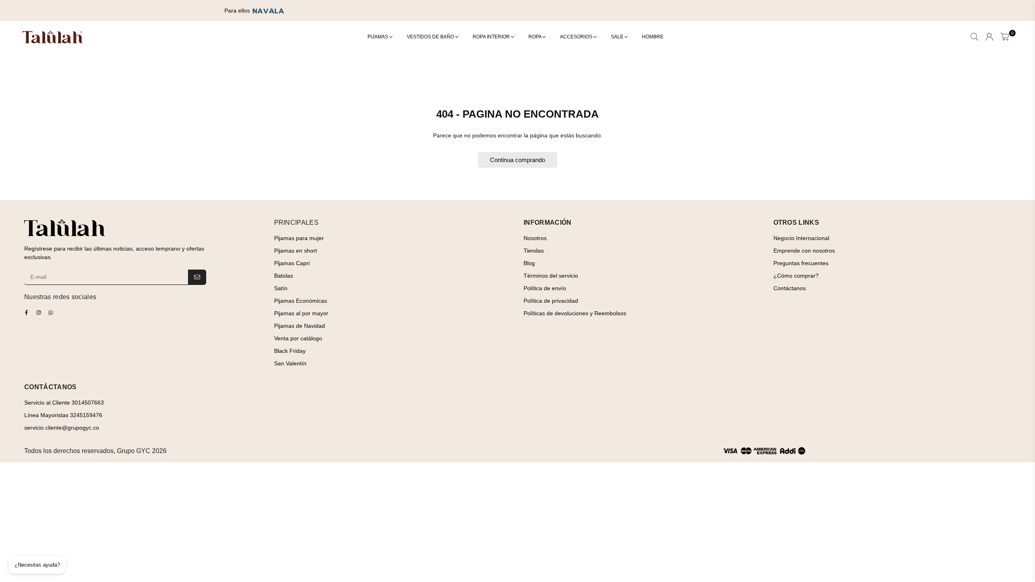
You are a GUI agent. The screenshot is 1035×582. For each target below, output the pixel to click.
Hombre (652, 37)
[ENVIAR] (197, 277)
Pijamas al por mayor (301, 313)
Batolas (283, 275)
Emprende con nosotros (804, 250)
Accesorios (577, 37)
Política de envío (545, 288)
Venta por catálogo (298, 338)
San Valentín (290, 363)
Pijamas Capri (292, 263)
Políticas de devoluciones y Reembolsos (575, 313)
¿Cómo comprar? (796, 275)
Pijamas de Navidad (299, 326)
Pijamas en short (295, 250)
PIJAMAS (378, 37)
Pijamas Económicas (300, 300)
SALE (618, 37)
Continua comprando (517, 159)
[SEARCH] (974, 37)
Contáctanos (789, 288)
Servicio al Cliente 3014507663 (64, 402)
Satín (280, 288)
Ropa (535, 37)
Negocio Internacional (801, 238)
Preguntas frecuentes (800, 263)
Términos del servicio (551, 275)
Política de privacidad (551, 300)
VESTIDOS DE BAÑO (431, 37)
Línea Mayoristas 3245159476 (63, 415)
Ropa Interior (492, 37)
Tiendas (534, 250)
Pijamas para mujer (299, 238)
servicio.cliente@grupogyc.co (61, 427)
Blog (529, 263)
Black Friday (290, 351)
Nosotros (535, 238)
